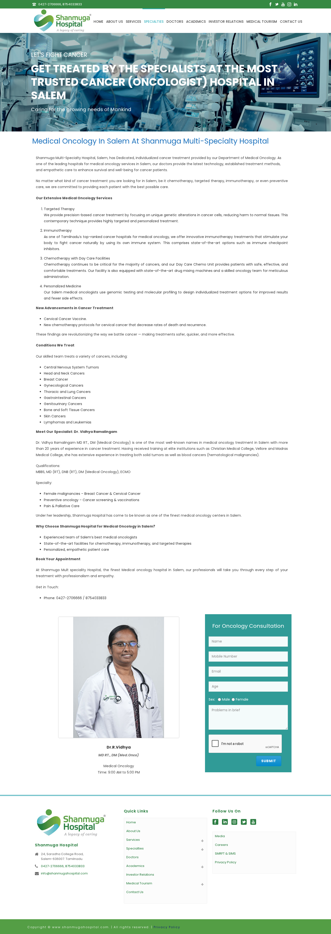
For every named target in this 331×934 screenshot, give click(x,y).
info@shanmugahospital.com (64, 873)
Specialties (154, 21)
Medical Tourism (261, 21)
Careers (221, 844)
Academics (196, 21)
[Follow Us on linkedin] (225, 822)
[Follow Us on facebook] (215, 822)
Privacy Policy (225, 862)
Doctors (174, 21)
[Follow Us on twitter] (244, 822)
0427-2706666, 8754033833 (60, 4)
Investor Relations (226, 21)
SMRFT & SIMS (225, 853)
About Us (114, 21)
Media (220, 836)
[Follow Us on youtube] (253, 822)
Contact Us (291, 21)
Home (98, 21)
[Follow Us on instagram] (234, 822)
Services (133, 21)
